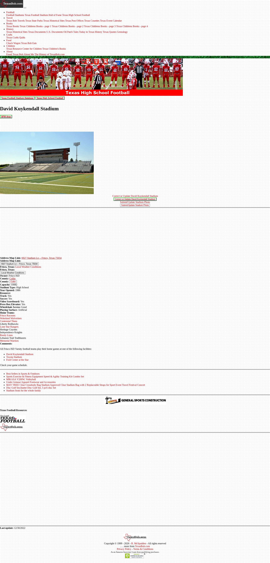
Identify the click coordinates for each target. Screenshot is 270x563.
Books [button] (9, 23)
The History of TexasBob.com (50, 54)
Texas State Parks (34, 20)
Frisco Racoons (7, 315)
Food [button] (8, 40)
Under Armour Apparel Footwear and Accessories (31, 382)
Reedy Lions (6, 335)
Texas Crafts (12, 37)
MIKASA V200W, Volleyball (21, 379)
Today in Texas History (90, 32)
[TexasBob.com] (135, 540)
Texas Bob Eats (29, 43)
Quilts (22, 37)
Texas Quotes (109, 32)
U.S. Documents (54, 32)
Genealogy (122, 32)
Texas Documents (37, 32)
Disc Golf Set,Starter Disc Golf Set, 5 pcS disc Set (31, 387)
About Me (29, 54)
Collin (12, 278)
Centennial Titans (8, 321)
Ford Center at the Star (17, 359)
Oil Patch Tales (70, 32)
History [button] (10, 29)
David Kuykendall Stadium (19, 354)
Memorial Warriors (9, 340)
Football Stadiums (15, 15)
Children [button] (10, 46)
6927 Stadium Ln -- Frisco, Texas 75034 (42, 258)
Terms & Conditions (143, 549)
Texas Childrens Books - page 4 (132, 26)
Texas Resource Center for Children (24, 48)
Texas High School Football (76, 15)
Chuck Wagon (13, 43)
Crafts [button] (9, 34)
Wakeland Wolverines (11, 318)
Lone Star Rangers (9, 326)
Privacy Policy (124, 549)
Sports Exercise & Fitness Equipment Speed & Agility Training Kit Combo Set (45, 376)
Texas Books (12, 26)
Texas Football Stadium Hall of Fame (43, 15)
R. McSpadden (138, 543)
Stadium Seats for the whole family (23, 390)
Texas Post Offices (74, 20)
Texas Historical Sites (54, 20)
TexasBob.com (142, 546)
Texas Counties (91, 20)
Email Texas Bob (14, 54)
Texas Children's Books (54, 48)
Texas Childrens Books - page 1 (35, 26)
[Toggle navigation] (25, 7)
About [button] (9, 51)
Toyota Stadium (14, 357)
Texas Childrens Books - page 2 (67, 26)
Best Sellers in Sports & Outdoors (23, 373)
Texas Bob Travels (15, 20)
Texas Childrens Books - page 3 (100, 26)
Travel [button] (9, 18)
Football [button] (10, 12)
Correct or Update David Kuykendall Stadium (135, 196)
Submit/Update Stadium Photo (135, 202)
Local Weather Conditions (28, 267)
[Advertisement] (135, 232)
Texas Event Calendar (111, 20)
